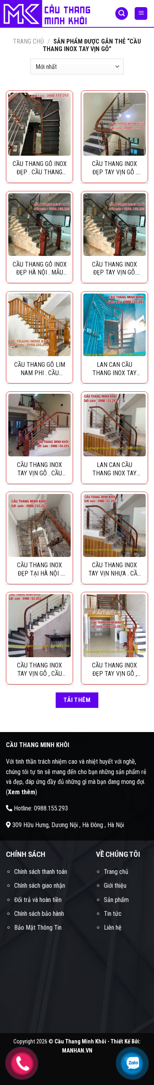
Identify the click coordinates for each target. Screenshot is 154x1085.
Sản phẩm (116, 900)
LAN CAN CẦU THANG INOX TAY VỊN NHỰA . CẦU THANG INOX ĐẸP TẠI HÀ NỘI (114, 469)
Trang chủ (28, 41)
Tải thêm (77, 700)
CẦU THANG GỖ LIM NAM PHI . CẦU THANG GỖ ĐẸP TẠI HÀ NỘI (39, 369)
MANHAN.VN (77, 1050)
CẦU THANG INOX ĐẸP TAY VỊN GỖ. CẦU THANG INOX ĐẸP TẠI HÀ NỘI (114, 268)
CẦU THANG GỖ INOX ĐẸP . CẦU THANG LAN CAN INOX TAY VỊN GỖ (40, 168)
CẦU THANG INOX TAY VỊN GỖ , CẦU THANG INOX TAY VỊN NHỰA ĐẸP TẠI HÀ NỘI (39, 669)
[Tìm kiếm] (121, 13)
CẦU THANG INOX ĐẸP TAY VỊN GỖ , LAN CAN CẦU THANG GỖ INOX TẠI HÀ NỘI (114, 669)
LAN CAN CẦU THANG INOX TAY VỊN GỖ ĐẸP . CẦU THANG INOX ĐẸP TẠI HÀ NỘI (114, 369)
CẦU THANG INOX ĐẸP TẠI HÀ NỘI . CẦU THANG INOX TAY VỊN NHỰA (39, 569)
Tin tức (113, 913)
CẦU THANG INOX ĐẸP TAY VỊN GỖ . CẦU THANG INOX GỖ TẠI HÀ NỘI (115, 168)
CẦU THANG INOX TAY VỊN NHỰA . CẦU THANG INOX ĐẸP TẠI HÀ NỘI (114, 569)
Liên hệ (113, 927)
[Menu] (141, 13)
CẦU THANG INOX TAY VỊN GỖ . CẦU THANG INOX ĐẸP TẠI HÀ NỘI (39, 469)
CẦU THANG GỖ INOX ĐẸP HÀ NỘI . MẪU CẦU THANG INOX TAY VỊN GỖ (40, 268)
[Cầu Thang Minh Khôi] (51, 14)
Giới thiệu (115, 885)
